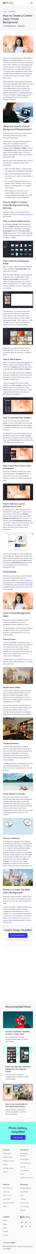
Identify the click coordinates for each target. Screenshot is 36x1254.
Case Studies (24, 1206)
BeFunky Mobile (8, 1168)
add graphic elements (24, 362)
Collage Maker (7, 1157)
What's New (24, 1203)
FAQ (21, 1195)
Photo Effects (7, 1188)
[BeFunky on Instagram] (22, 1226)
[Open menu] (31, 2)
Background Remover (24, 1155)
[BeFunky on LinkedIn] (26, 1226)
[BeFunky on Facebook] (30, 1222)
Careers (5, 1231)
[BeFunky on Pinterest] (22, 1222)
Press (5, 1228)
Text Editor (6, 1199)
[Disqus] (18, 973)
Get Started (18, 1137)
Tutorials (23, 1199)
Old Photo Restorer (26, 1178)
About (5, 1220)
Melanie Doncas (10, 26)
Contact (5, 1235)
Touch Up (6, 1192)
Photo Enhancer (25, 1163)
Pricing (5, 1164)
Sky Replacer (24, 1170)
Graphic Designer (22, 95)
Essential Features (9, 1203)
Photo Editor (7, 1153)
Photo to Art (7, 1195)
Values (5, 1224)
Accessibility (7, 1248)
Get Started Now (18, 935)
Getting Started (25, 1188)
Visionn (5, 1172)
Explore (22, 1210)
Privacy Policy (27, 1246)
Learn (5, 11)
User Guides (24, 1192)
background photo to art (25, 582)
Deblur (22, 1174)
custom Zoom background (11, 920)
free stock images (16, 281)
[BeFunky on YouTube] (30, 1226)
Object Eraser (24, 1159)
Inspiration (11, 11)
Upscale (23, 1167)
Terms (19, 1246)
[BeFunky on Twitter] (26, 1222)
